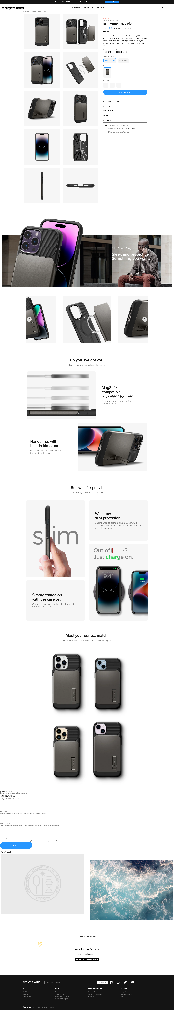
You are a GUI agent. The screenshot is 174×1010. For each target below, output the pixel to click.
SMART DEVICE (76, 7)
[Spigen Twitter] (125, 982)
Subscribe (102, 982)
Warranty (91, 996)
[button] (170, 7)
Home (24, 11)
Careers (25, 994)
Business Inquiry (93, 992)
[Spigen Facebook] (111, 982)
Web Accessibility (126, 994)
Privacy (57, 992)
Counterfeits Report (61, 999)
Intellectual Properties (62, 996)
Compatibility (108, 111)
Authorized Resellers (95, 994)
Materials (107, 106)
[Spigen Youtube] (132, 982)
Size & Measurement (111, 101)
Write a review (126, 28)
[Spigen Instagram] (118, 982)
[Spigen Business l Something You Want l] (13, 7)
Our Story (26, 992)
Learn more (131, 129)
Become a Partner (112, 2)
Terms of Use (59, 994)
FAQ (122, 996)
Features (107, 120)
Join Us (16, 845)
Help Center (125, 992)
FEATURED (100, 7)
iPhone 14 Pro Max (110, 60)
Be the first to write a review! (87, 959)
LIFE (92, 7)
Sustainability (27, 996)
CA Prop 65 (107, 115)
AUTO (86, 7)
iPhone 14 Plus (123, 60)
